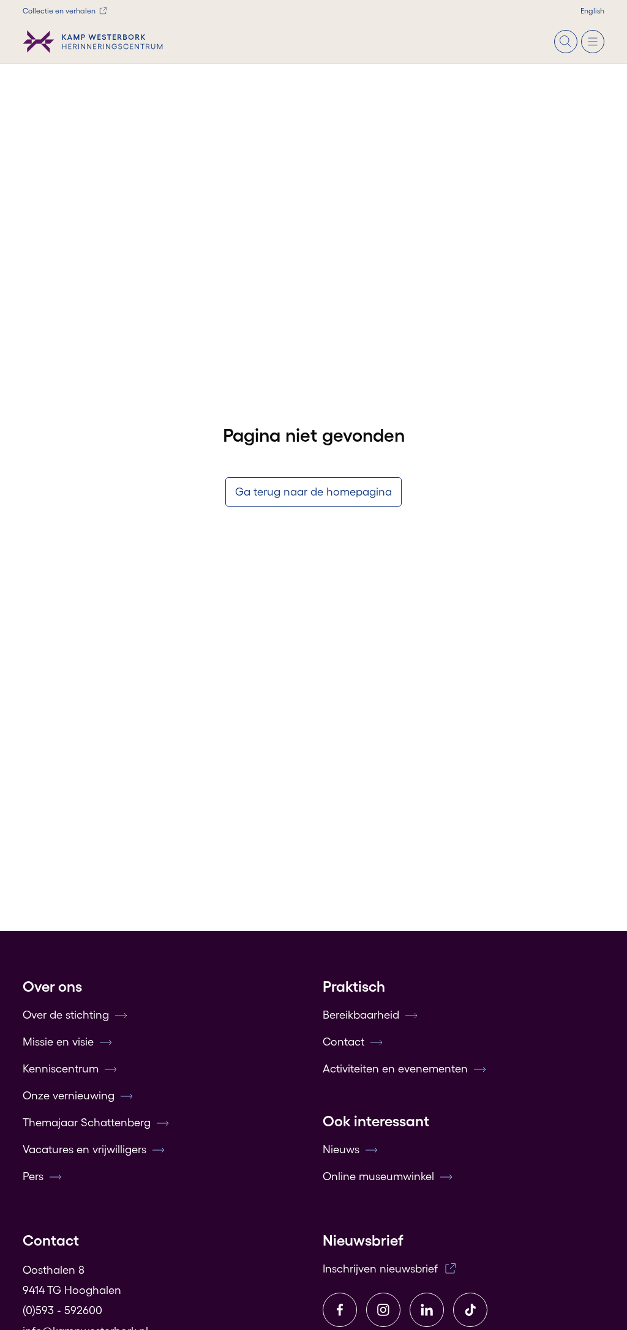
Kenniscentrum (61, 1069)
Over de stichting (66, 1015)
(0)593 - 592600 (62, 1310)
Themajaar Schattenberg (87, 1122)
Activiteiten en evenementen (395, 1069)
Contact (343, 1042)
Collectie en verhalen (59, 11)
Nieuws (341, 1149)
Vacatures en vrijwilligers (84, 1149)
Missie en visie (58, 1042)
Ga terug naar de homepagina (313, 492)
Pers (33, 1176)
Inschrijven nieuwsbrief (380, 1269)
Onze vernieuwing (69, 1096)
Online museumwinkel (378, 1176)
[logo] (93, 41)
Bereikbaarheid (361, 1015)
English (592, 11)
